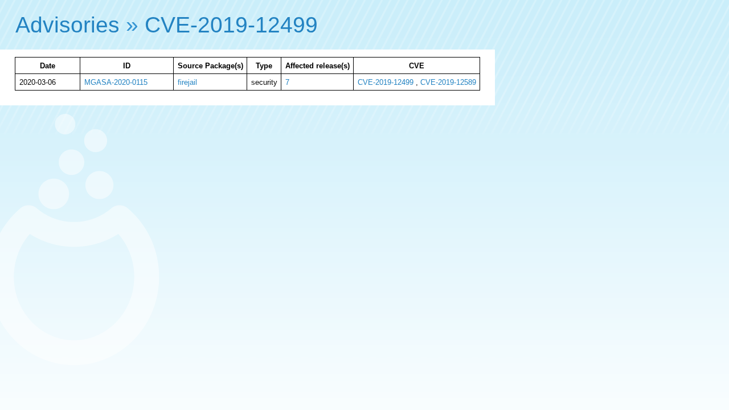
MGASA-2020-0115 (116, 82)
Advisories (67, 25)
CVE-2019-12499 (231, 25)
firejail (187, 82)
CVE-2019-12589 (448, 82)
